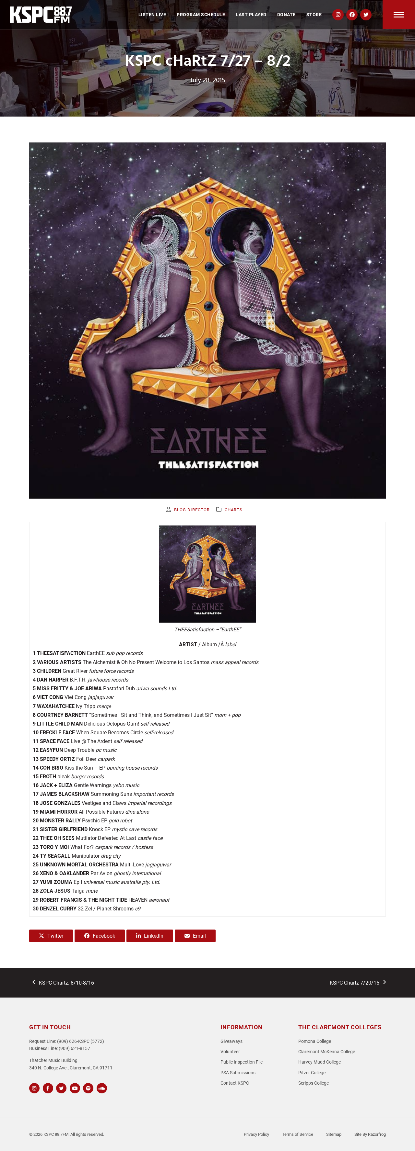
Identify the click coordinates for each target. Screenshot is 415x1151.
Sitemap (333, 1134)
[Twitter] (60, 1087)
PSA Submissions (237, 1073)
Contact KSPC (234, 1083)
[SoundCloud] (101, 1087)
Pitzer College (312, 1073)
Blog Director (192, 509)
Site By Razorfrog (370, 1134)
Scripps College (313, 1083)
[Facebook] (47, 1087)
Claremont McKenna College (326, 1052)
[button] (399, 14)
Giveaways (231, 1041)
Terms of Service (297, 1134)
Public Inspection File (241, 1062)
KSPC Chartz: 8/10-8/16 (66, 983)
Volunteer (230, 1052)
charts (234, 509)
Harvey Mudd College (319, 1062)
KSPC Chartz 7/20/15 (354, 983)
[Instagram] (33, 1087)
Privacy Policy (256, 1134)
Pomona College (314, 1041)
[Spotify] (87, 1087)
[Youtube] (74, 1087)
